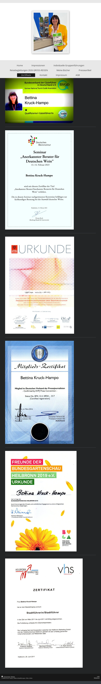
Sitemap (13, 676)
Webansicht (97, 677)
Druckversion (6, 676)
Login (98, 676)
